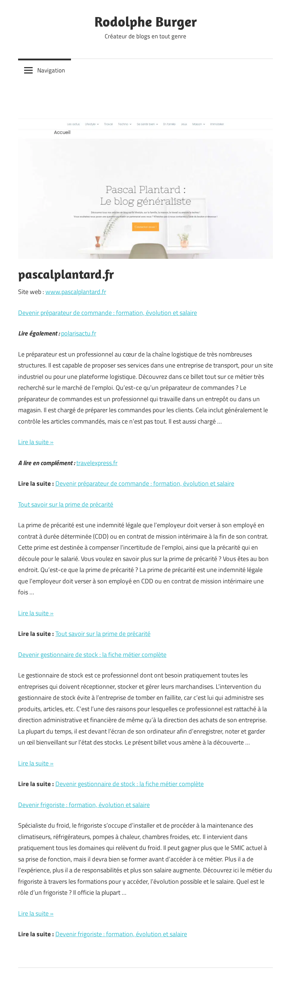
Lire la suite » (36, 442)
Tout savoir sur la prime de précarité (65, 504)
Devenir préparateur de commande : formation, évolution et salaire (107, 312)
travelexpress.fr (96, 463)
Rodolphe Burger (145, 21)
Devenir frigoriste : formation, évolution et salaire (84, 805)
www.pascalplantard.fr (75, 291)
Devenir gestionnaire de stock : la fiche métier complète (92, 654)
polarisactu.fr (78, 333)
